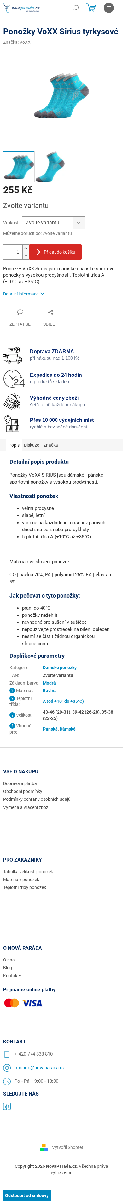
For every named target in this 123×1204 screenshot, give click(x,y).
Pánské (50, 728)
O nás (9, 959)
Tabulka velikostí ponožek (28, 871)
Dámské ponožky (60, 667)
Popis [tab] (14, 445)
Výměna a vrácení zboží (26, 807)
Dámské (68, 728)
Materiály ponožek (21, 879)
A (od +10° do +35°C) (63, 701)
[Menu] (108, 8)
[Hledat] (75, 8)
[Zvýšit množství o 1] (25, 248)
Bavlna (50, 690)
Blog (7, 967)
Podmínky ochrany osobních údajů (37, 799)
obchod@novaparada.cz (40, 1067)
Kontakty (12, 975)
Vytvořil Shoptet (67, 1147)
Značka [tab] (51, 445)
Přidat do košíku (59, 252)
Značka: (17, 42)
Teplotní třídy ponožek (24, 887)
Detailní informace (20, 293)
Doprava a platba (20, 783)
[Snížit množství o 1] (25, 255)
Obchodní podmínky (22, 791)
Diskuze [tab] (31, 445)
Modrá (49, 682)
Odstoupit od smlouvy (27, 1195)
